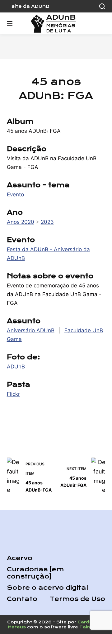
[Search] (102, 6)
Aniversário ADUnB (30, 330)
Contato (22, 599)
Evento (15, 194)
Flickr (13, 394)
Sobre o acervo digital (47, 587)
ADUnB (16, 366)
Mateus (17, 627)
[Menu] (9, 23)
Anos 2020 (20, 222)
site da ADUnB (30, 6)
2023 (47, 222)
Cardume (88, 622)
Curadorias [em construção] (35, 573)
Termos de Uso (77, 599)
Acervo (19, 558)
